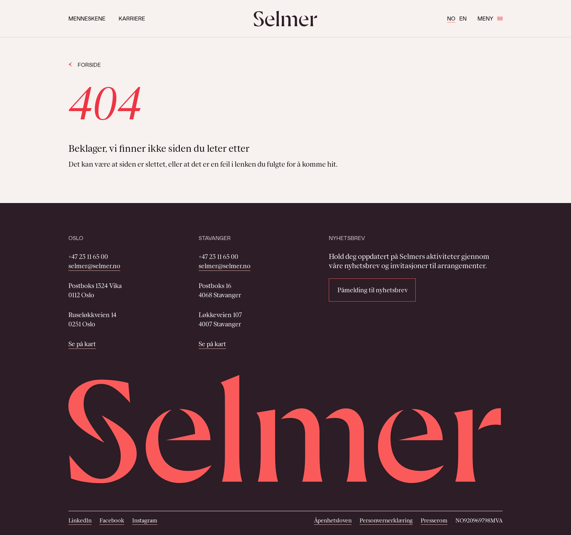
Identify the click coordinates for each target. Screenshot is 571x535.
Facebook (111, 520)
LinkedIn (80, 520)
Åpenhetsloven (333, 520)
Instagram (144, 520)
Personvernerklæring (386, 520)
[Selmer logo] (285, 18)
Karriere (132, 18)
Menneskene (86, 18)
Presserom (434, 520)
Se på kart (82, 344)
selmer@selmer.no (94, 266)
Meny (485, 18)
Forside (89, 65)
